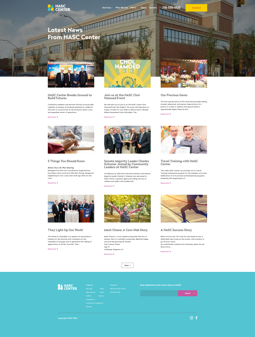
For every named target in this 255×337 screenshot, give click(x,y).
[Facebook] (196, 317)
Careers (153, 7)
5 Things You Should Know (66, 161)
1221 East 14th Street (118, 289)
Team (143, 7)
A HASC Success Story (176, 229)
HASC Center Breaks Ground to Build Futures (70, 97)
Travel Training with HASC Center (179, 163)
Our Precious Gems (174, 95)
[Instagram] (191, 317)
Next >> (127, 265)
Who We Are (121, 7)
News (133, 7)
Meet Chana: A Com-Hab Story (126, 229)
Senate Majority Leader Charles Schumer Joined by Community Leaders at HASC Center (126, 164)
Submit (187, 293)
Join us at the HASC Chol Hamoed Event (122, 97)
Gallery (89, 296)
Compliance (90, 299)
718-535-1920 (171, 7)
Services (106, 7)
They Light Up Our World (65, 229)
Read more (52, 117)
